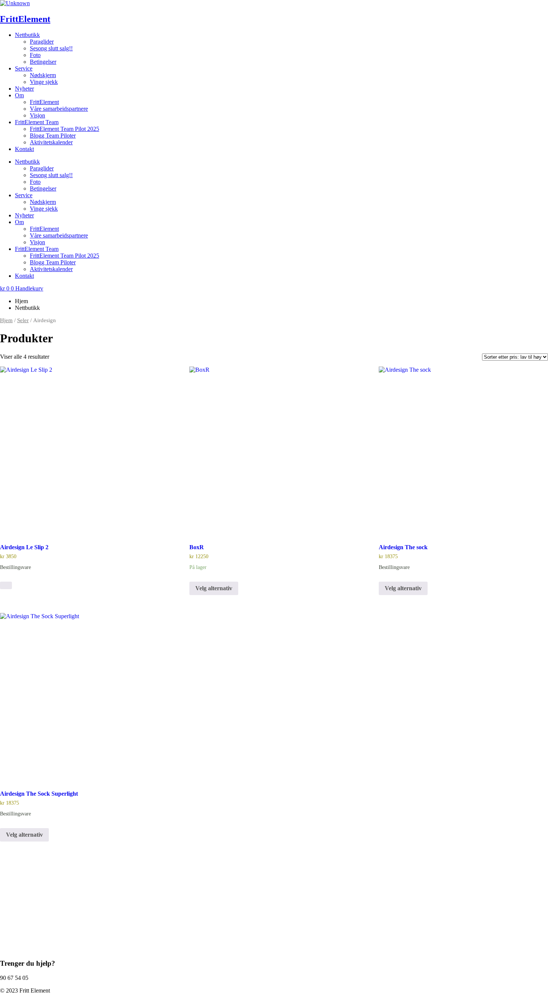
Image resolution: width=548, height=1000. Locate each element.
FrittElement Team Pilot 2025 (64, 129)
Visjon (37, 115)
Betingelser (43, 62)
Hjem (6, 320)
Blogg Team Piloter (53, 135)
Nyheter (24, 88)
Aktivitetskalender (51, 142)
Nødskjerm (43, 75)
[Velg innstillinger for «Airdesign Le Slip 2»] (6, 585)
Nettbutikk (27, 35)
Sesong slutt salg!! (51, 48)
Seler (23, 320)
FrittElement (25, 19)
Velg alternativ (213, 588)
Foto (35, 55)
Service (23, 68)
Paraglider (42, 41)
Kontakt (24, 149)
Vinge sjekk (44, 82)
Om (19, 95)
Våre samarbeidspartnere (59, 109)
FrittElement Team (37, 122)
